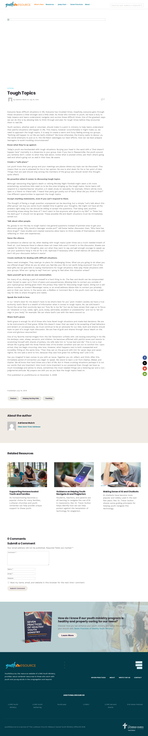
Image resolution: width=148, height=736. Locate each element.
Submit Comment (17, 588)
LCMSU (86, 704)
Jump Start (63, 4)
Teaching (48, 398)
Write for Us (124, 677)
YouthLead (61, 704)
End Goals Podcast (135, 704)
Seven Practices (76, 4)
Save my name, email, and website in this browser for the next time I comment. (47, 582)
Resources (51, 4)
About (88, 4)
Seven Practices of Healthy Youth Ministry (93, 628)
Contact (138, 677)
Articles (10, 88)
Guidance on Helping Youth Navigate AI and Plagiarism (71, 493)
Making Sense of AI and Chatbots (120, 491)
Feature (13, 398)
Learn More (67, 635)
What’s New (39, 4)
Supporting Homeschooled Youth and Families (23, 493)
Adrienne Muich (21, 99)
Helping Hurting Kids (31, 398)
